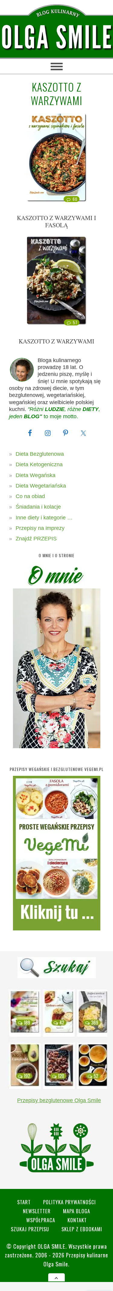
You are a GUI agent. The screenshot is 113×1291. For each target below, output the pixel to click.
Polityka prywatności (69, 1202)
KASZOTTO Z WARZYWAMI (56, 341)
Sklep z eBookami (81, 1229)
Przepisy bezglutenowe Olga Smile (59, 1100)
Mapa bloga (76, 1211)
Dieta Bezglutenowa (40, 454)
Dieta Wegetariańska (41, 486)
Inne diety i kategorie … (44, 518)
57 (75, 322)
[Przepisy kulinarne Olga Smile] (56, 37)
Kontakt (77, 1220)
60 (75, 199)
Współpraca (40, 1220)
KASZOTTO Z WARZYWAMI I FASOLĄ (56, 221)
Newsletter (37, 1211)
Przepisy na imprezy (40, 528)
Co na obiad (30, 496)
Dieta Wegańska (35, 475)
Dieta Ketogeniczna (39, 464)
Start (24, 1202)
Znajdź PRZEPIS (36, 539)
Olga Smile (51, 1246)
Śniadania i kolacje (38, 507)
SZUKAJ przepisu (30, 1229)
